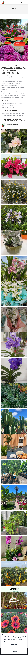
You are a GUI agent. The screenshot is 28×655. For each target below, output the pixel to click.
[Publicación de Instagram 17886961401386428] (14, 141)
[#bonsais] (14, 523)
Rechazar (14, 648)
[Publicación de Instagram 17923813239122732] (14, 192)
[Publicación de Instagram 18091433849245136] (14, 268)
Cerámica (8, 43)
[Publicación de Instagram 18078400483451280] (14, 599)
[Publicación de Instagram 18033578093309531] (14, 421)
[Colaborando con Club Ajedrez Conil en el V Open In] (14, 446)
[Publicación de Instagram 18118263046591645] (14, 344)
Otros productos (19, 44)
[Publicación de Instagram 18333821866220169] (14, 370)
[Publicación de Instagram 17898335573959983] (14, 624)
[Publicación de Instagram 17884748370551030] (14, 217)
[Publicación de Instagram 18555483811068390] (14, 242)
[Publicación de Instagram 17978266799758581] (14, 472)
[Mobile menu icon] (25, 2)
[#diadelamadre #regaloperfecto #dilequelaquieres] (14, 548)
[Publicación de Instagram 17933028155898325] (14, 395)
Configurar (14, 651)
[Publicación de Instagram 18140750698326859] (14, 497)
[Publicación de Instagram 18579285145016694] (14, 319)
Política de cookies (20, 641)
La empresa (18, 38)
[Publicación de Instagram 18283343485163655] (14, 573)
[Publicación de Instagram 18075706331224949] (14, 293)
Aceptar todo (14, 644)
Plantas (8, 37)
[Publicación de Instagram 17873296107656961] (14, 166)
